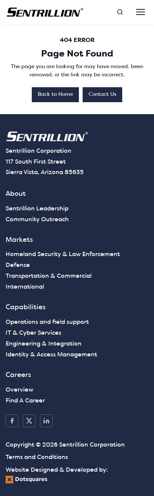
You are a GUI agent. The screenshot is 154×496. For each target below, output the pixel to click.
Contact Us (102, 94)
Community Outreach (37, 220)
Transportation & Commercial (49, 276)
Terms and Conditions (37, 457)
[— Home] (45, 12)
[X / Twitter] (29, 420)
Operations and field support (47, 322)
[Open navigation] (140, 12)
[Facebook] (12, 420)
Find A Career (25, 401)
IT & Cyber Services (33, 333)
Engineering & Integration (43, 344)
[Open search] (120, 12)
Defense (18, 265)
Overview (19, 390)
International (25, 287)
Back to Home (55, 94)
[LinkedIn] (46, 420)
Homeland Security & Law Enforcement (63, 255)
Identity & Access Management (51, 355)
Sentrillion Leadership (37, 209)
